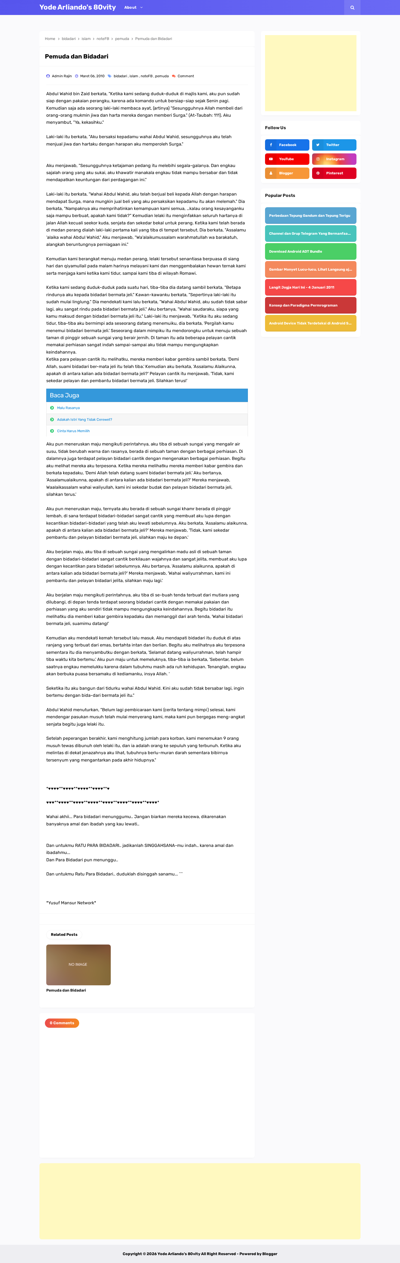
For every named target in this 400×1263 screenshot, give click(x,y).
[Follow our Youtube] (287, 159)
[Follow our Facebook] (287, 145)
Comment (186, 76)
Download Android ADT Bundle (295, 251)
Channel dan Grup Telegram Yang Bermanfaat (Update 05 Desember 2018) (334, 233)
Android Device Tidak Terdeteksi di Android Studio (313, 323)
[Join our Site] (287, 173)
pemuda (162, 76)
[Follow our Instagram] (334, 159)
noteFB (147, 76)
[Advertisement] (310, 73)
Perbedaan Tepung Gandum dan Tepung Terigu (309, 215)
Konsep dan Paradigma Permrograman (303, 305)
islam (134, 76)
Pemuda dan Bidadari (66, 990)
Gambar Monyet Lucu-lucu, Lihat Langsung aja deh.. (315, 269)
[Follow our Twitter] (334, 145)
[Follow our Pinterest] (334, 173)
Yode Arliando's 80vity (179, 1254)
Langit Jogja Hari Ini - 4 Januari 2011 (301, 287)
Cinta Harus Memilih (73, 431)
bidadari (121, 76)
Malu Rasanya (68, 408)
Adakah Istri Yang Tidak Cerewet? (84, 419)
